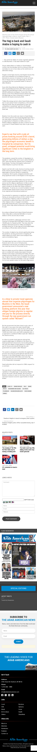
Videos (3, 714)
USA (2, 707)
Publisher (4, 731)
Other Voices (25, 49)
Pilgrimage (6, 391)
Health (20, 712)
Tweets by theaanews (7, 600)
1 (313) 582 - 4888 (6, 687)
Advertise (4, 726)
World (31, 49)
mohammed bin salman (14, 388)
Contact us (4, 733)
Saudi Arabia (28, 391)
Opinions (23, 438)
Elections (21, 704)
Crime (20, 709)
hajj (25, 386)
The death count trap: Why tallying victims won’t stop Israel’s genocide (27, 449)
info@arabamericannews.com (10, 692)
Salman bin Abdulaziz (17, 391)
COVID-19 (9, 386)
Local (3, 704)
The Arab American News (12, 49)
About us (4, 723)
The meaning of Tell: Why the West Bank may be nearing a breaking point (9, 449)
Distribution (4, 728)
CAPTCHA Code (29, 499)
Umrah (5, 393)
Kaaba (29, 386)
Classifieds (21, 714)
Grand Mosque (18, 386)
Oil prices (25, 388)
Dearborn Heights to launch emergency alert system (19, 418)
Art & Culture (5, 712)
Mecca (4, 388)
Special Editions (18, 588)
